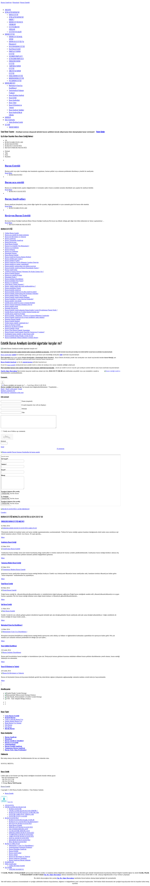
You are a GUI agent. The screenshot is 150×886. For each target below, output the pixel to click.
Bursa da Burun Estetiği (12, 325)
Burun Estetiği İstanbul (12, 321)
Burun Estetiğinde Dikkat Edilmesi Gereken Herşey (21, 337)
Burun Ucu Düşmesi (11, 282)
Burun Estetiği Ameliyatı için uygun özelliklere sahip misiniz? (25, 317)
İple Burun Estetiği (6, 604)
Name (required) (27, 401)
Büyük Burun (10, 728)
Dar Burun (8, 727)
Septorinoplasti (10, 744)
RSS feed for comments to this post (12, 392)
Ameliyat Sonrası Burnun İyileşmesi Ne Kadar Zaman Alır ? (24, 271)
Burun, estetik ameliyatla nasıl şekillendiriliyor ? (20, 286)
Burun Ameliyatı (6, 2)
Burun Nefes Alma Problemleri (15, 750)
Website (24, 409)
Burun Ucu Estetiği (11, 742)
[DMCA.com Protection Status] (4, 802)
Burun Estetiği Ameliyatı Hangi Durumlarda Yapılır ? (22, 268)
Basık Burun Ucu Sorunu (13, 723)
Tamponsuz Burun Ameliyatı (15, 748)
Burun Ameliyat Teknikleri (14, 741)
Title (23, 412)
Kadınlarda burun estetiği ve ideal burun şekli (19, 334)
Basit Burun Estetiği (11, 244)
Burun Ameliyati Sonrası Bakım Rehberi (18, 257)
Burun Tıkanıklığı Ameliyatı (14, 240)
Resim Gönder (100, 131)
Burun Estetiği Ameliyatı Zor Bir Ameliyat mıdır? (21, 292)
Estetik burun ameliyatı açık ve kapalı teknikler (20, 303)
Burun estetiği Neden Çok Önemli (16, 295)
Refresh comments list (8, 391)
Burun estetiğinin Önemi (13, 288)
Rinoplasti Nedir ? (11, 277)
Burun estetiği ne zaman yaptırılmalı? (17, 264)
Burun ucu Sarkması (11, 251)
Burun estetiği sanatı (11, 306)
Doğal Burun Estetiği (7, 583)
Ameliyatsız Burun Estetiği (8, 542)
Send (2, 447)
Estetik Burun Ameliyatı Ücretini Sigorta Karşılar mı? (22, 312)
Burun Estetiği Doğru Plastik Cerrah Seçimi (19, 336)
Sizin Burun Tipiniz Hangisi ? (14, 284)
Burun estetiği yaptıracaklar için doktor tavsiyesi (20, 266)
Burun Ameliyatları (15, 199)
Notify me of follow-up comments (14, 431)
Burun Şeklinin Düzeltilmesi (14, 279)
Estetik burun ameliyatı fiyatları (15, 314)
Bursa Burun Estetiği (11, 255)
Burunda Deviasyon (11, 308)
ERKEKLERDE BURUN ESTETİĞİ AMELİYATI (12, 521)
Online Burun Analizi (12, 233)
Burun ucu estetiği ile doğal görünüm (17, 235)
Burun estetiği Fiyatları (12, 260)
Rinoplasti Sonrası (11, 253)
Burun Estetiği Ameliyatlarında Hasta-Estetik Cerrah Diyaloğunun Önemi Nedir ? (31, 310)
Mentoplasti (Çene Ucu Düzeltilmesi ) (11, 625)
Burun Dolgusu (10, 249)
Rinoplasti (16, 2)
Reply (3, 389)
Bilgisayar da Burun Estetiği (14, 326)
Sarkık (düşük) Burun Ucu (13, 721)
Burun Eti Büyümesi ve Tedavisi (15, 237)
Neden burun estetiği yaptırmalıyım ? (17, 323)
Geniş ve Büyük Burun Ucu (14, 719)
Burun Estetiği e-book (12, 328)
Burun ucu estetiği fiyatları (13, 275)
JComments (60, 449)
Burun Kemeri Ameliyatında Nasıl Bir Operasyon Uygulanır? (24, 332)
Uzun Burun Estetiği (12, 716)
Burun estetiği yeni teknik (13, 301)
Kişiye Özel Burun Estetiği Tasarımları (17, 330)
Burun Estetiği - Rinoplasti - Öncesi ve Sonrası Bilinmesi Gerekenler (27, 315)
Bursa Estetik (9, 793)
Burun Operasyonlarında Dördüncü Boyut (18, 304)
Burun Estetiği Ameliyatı (13, 290)
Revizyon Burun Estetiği (18, 215)
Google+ (4, 512)
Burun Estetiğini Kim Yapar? (14, 281)
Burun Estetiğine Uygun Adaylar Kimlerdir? (19, 299)
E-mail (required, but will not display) (34, 405)
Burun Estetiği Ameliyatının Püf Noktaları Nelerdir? (21, 293)
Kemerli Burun (10, 717)
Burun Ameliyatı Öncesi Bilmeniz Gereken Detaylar (22, 262)
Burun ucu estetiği (14, 182)
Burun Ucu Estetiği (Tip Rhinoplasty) (17, 246)
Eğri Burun (8, 725)
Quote (20, 389)
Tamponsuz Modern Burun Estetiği (11, 563)
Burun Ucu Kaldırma (12, 248)
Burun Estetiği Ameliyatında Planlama (17, 297)
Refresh (3, 441)
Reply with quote (11, 389)
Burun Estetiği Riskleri (12, 273)
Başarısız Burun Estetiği (12, 319)
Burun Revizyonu (10, 242)
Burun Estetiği (25, 2)
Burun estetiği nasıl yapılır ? (14, 259)
